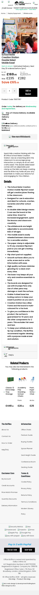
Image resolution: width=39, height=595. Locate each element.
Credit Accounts (8, 485)
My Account (6, 479)
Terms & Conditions (29, 502)
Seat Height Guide (28, 455)
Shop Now (28, 550)
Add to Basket (28, 92)
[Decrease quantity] (4, 90)
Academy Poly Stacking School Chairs (22, 392)
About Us (5, 430)
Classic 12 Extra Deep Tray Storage (10, 391)
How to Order (7, 443)
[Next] (35, 35)
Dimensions (13, 348)
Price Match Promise (9, 492)
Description (13, 146)
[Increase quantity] (14, 90)
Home (3, 13)
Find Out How (12, 550)
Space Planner (26, 448)
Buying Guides (26, 442)
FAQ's (11, 355)
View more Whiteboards (21, 137)
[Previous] (3, 35)
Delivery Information (9, 505)
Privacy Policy (26, 488)
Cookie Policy (26, 482)
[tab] (19, 146)
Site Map (12, 579)
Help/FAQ (5, 450)
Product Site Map (23, 579)
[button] (4, 392)
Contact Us (6, 436)
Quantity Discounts (9, 499)
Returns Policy (26, 495)
